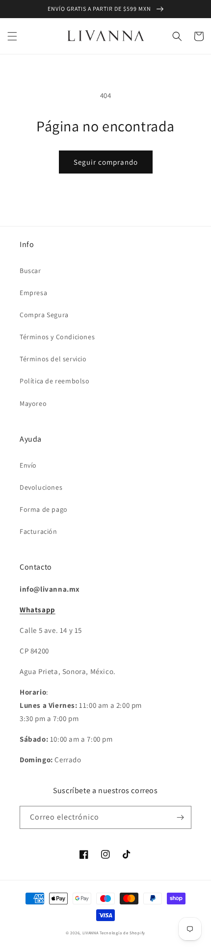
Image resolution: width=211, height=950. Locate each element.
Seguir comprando (106, 162)
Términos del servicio (53, 358)
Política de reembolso (55, 380)
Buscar (30, 270)
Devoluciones (41, 487)
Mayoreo (33, 403)
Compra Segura (44, 314)
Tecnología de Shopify (122, 932)
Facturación (38, 531)
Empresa (33, 292)
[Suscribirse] (180, 817)
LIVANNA (90, 932)
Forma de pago (44, 509)
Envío (28, 465)
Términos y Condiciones (57, 336)
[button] (12, 36)
